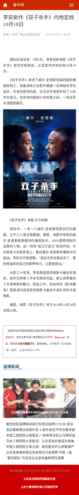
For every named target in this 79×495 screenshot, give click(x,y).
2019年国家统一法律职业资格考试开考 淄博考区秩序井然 (39, 412)
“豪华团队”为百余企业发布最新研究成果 (35, 458)
